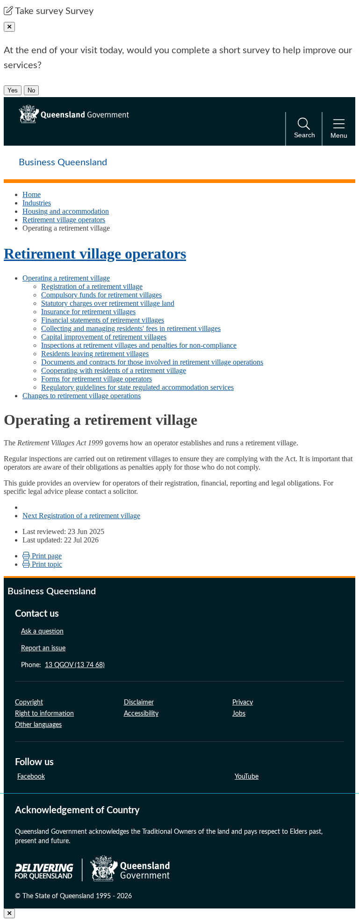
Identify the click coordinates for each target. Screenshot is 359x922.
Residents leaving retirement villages (95, 354)
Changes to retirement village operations (81, 396)
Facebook (31, 777)
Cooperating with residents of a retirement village (113, 370)
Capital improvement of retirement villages (103, 337)
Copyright (29, 702)
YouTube (246, 777)
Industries (36, 203)
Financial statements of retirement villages (102, 320)
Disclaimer (139, 702)
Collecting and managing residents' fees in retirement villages (131, 328)
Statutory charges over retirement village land (107, 303)
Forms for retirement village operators (96, 379)
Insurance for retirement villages (88, 312)
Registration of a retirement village (92, 286)
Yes (12, 90)
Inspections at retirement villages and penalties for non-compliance (139, 345)
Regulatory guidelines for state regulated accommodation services (137, 387)
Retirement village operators (63, 220)
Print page (46, 556)
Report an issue (43, 648)
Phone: (63, 665)
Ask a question (42, 631)
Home (31, 194)
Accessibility (141, 714)
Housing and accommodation (65, 211)
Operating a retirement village (66, 278)
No (31, 90)
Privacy (242, 702)
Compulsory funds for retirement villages (101, 295)
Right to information (44, 714)
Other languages (38, 725)
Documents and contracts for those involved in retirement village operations (152, 362)
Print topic (46, 564)
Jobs (238, 714)
